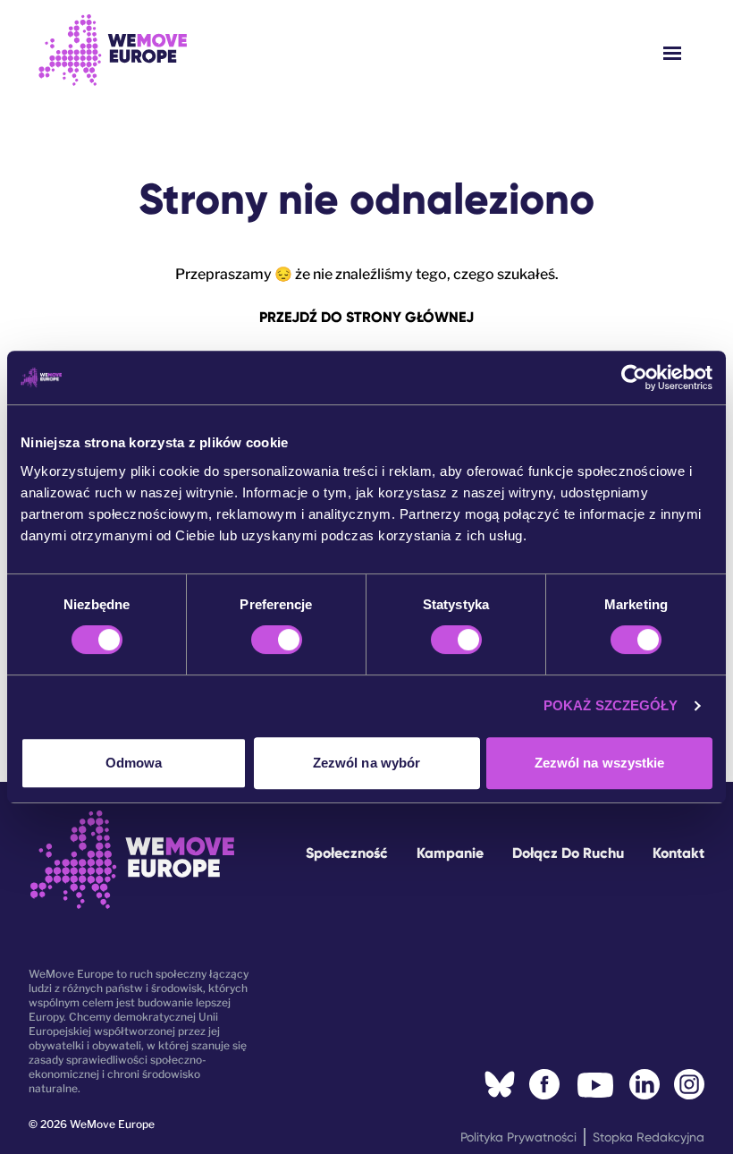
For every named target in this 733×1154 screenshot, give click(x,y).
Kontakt (678, 852)
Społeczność (347, 852)
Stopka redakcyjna (648, 1137)
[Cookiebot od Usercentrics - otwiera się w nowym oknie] (634, 377)
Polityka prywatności (518, 1137)
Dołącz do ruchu (568, 852)
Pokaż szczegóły (610, 705)
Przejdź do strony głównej (366, 317)
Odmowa (134, 762)
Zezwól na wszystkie (600, 762)
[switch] (276, 639)
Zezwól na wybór (367, 762)
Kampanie (450, 852)
